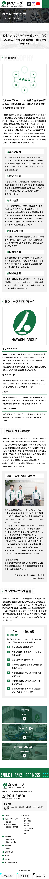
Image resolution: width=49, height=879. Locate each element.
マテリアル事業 (28, 828)
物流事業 (26, 823)
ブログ (7, 855)
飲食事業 (26, 830)
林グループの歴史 (11, 842)
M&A (25, 833)
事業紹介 (26, 815)
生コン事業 (27, 821)
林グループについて (11, 819)
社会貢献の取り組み (11, 827)
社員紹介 (8, 848)
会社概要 (8, 837)
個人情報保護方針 (11, 863)
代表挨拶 (8, 822)
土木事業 (26, 818)
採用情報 (8, 845)
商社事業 (26, 826)
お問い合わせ (9, 852)
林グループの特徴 (11, 824)
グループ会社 (9, 839)
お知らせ (7, 859)
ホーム (7, 815)
